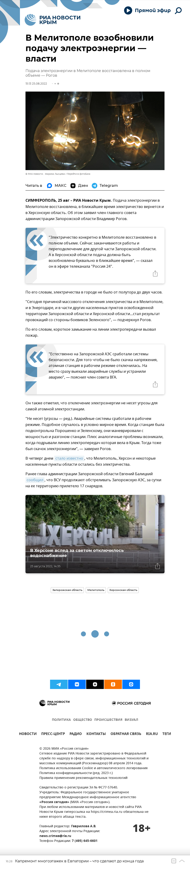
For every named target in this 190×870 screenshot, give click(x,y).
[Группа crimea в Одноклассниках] (113, 684)
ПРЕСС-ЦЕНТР (53, 734)
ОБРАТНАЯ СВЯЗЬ (126, 734)
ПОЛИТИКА (61, 720)
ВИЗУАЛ (131, 720)
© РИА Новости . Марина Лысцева (45, 174)
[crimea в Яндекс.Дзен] (95, 684)
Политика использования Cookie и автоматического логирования (93, 768)
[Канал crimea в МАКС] (131, 684)
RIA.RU (152, 734)
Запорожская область (67, 590)
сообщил (35, 480)
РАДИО (76, 734)
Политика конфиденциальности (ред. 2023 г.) (76, 773)
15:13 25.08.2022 (36, 83)
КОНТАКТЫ (96, 734)
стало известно (69, 458)
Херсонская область (123, 590)
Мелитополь (95, 590)
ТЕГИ (166, 734)
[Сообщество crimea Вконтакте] (77, 684)
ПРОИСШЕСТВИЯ (108, 720)
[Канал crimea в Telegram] (59, 684)
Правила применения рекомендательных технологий (83, 778)
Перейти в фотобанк (78, 174)
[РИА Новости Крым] (52, 20)
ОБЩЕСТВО (82, 720)
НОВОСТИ (28, 734)
